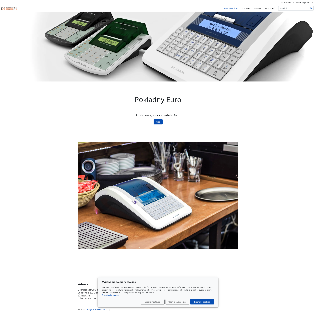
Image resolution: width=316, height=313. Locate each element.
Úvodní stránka (231, 8)
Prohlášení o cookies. (110, 295)
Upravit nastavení (153, 302)
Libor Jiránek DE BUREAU (96, 309)
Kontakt (246, 8)
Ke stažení (269, 8)
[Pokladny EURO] (9, 8)
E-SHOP (257, 8)
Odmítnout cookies (177, 302)
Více (158, 122)
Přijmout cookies (202, 302)
